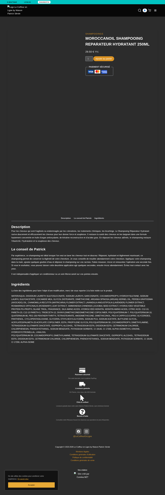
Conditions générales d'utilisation (82, 454)
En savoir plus (23, 479)
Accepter (31, 485)
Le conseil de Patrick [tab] (82, 218)
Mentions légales (82, 452)
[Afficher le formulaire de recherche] (137, 10)
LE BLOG (27, 2)
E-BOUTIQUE (12, 2)
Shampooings (94, 34)
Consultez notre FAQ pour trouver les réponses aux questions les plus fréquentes (82, 420)
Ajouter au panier (103, 59)
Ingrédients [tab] (99, 218)
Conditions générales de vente (82, 460)
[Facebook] (78, 431)
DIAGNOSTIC (44, 2)
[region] (31, 480)
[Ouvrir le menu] (155, 10)
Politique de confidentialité (82, 457)
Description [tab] (66, 218)
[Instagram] (86, 431)
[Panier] (150, 10)
